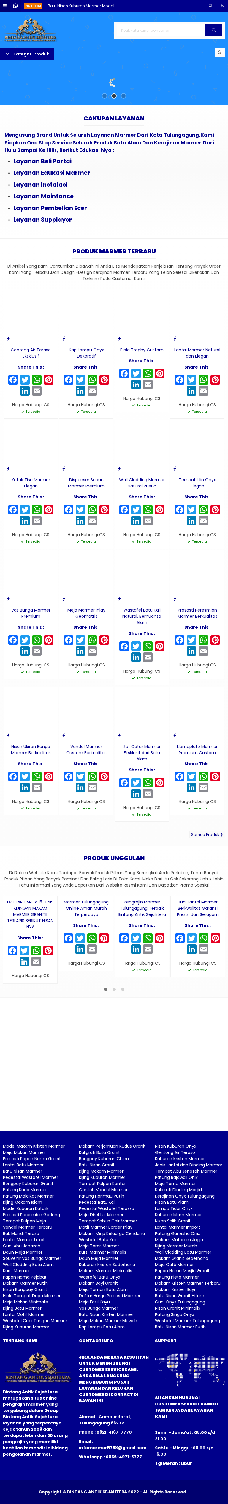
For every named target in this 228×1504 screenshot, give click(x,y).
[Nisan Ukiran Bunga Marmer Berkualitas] (31, 756)
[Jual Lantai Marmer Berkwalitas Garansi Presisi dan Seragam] (198, 965)
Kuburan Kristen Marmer (180, 1255)
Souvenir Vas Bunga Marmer (32, 1354)
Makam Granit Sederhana (181, 1354)
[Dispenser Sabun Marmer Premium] (86, 489)
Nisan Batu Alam (172, 1298)
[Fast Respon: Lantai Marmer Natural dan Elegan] (175, 380)
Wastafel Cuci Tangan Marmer (35, 1417)
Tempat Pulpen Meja (24, 1317)
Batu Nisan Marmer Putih (180, 1423)
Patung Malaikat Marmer (28, 1292)
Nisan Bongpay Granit (25, 1386)
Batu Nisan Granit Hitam (179, 1392)
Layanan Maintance (43, 238)
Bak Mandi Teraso (21, 1330)
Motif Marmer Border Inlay (105, 1323)
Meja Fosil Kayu (94, 1398)
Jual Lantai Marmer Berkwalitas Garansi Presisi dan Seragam (198, 1004)
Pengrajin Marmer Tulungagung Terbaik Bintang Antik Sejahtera (142, 1004)
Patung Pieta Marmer (177, 1373)
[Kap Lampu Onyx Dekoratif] (86, 359)
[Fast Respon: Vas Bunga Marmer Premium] (8, 641)
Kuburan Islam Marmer (178, 1311)
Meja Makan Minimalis (25, 1398)
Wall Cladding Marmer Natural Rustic (142, 525)
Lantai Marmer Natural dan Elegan (197, 395)
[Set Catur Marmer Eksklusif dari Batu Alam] (142, 756)
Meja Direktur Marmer (101, 1311)
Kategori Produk (30, 54)
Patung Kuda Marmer (25, 1286)
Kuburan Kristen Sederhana (107, 1361)
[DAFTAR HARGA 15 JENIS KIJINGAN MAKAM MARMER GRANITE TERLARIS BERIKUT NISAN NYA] (30, 965)
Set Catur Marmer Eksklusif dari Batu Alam (142, 795)
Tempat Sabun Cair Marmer (108, 1317)
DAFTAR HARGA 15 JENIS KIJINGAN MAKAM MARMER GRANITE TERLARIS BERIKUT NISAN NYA (30, 1010)
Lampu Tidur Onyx (174, 1305)
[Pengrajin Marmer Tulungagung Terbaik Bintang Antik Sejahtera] (142, 965)
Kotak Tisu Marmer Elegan (31, 525)
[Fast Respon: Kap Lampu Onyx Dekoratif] (64, 380)
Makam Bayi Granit (98, 1379)
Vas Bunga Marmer (98, 1404)
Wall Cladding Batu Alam (28, 1361)
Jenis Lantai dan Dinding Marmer (188, 1261)
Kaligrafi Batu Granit (99, 1249)
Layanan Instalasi (40, 227)
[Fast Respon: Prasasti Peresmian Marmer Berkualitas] (175, 641)
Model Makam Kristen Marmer (34, 1242)
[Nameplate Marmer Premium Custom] (197, 756)
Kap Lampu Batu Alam (102, 1423)
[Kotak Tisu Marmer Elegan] (31, 489)
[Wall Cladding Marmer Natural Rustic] (142, 489)
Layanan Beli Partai (42, 203)
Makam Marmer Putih (25, 1379)
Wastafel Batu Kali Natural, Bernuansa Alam (141, 658)
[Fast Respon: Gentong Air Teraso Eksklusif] (8, 380)
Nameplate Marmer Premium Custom (197, 792)
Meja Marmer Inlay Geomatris (86, 655)
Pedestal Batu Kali (97, 1298)
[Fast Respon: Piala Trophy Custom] (119, 380)
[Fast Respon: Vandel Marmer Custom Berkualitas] (64, 777)
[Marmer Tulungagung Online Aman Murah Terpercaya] (86, 965)
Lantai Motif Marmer (24, 1411)
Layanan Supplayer (42, 262)
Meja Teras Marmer (99, 1342)
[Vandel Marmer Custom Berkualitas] (86, 756)
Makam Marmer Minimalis (105, 1367)
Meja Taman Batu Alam (103, 1386)
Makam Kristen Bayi (175, 1386)
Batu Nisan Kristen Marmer (106, 1411)
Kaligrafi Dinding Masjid (178, 1286)
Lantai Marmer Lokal (23, 1336)
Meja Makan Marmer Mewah (108, 1417)
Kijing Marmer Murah (176, 1342)
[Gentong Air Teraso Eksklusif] (31, 359)
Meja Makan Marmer (24, 1249)
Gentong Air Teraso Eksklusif (31, 395)
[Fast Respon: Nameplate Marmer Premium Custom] (175, 777)
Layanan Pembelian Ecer (50, 250)
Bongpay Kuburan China (104, 1255)
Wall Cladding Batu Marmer (183, 1348)
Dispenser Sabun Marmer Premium (86, 525)
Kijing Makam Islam (22, 1298)
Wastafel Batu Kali (97, 1336)
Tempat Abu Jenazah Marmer (186, 1267)
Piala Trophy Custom (142, 392)
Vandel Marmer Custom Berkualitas (86, 792)
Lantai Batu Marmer (23, 1261)
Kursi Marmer (16, 1367)
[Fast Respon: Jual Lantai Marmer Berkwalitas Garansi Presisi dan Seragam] (175, 987)
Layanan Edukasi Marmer (51, 215)
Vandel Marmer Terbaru (27, 1323)
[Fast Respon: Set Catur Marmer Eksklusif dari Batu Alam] (119, 777)
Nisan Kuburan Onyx (175, 1242)
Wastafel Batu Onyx (99, 1373)
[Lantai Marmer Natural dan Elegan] (197, 359)
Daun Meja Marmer (22, 1348)
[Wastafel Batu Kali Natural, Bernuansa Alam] (142, 619)
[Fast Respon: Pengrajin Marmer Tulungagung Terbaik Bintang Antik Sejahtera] (119, 987)
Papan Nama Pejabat (25, 1373)
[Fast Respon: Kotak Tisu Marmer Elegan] (8, 510)
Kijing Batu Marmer (22, 1404)
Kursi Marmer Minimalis (102, 1348)
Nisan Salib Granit (173, 1317)
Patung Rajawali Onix (176, 1273)
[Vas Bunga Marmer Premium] (31, 619)
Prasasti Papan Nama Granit (32, 1255)
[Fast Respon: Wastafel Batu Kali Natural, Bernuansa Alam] (119, 641)
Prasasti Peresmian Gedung (31, 1311)
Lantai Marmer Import (177, 1323)
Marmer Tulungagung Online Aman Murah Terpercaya (86, 1004)
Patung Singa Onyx (174, 1411)
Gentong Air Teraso (175, 1249)
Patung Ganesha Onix (177, 1330)
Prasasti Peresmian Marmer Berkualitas (197, 655)
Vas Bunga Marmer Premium (30, 655)
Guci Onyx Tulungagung (180, 1398)
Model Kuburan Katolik (25, 1305)
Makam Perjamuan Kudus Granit (112, 1242)
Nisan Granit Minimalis (177, 1404)
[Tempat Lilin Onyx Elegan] (197, 489)
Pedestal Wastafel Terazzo (106, 1305)
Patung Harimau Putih (101, 1292)
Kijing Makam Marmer (101, 1267)
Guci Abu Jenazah (21, 1342)
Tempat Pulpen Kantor (102, 1280)
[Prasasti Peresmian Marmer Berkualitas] (197, 619)
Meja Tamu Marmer (175, 1280)
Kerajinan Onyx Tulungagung (185, 1292)
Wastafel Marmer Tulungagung (187, 1417)
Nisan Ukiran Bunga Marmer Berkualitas (31, 792)
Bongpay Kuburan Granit (28, 1280)
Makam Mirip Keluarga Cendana (112, 1330)
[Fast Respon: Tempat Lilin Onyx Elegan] (175, 510)
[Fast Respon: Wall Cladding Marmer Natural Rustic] (119, 510)
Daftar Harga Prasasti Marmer (109, 1392)
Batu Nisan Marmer (22, 1267)
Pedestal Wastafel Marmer (30, 1273)
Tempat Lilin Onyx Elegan (197, 525)
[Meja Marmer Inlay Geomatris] (86, 619)
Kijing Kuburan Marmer (26, 1423)
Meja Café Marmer (174, 1361)
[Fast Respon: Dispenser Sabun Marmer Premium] (64, 510)
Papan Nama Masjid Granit (182, 1367)
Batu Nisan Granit (97, 1261)
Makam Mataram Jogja (179, 1336)
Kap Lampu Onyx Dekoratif (86, 395)
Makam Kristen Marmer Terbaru (188, 1379)
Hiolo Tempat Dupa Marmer (32, 1392)
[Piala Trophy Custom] (142, 359)
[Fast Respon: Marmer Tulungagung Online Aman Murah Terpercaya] (63, 987)
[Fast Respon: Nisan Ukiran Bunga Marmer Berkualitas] (8, 777)
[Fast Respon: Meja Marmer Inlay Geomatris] (64, 641)
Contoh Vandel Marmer (103, 1286)
